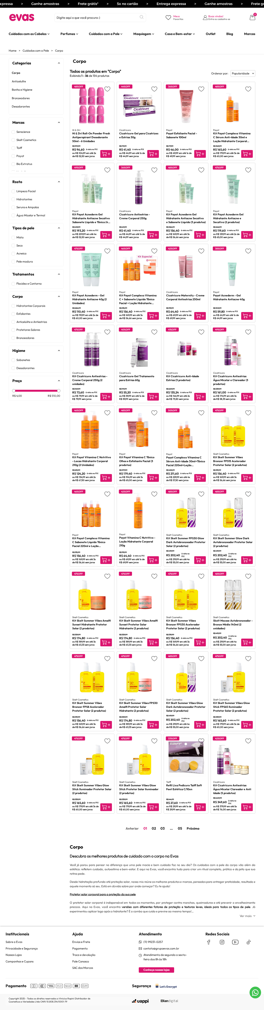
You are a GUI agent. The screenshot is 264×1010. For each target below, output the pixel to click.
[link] (28, 33)
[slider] (13, 390)
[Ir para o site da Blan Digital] (169, 1001)
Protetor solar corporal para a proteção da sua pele (103, 894)
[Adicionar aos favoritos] (107, 89)
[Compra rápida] (106, 154)
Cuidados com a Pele (36, 50)
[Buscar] (141, 17)
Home (12, 50)
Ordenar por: (219, 73)
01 (145, 828)
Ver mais (246, 916)
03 (162, 828)
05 (180, 828)
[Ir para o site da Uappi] (140, 1001)
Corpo (59, 50)
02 (154, 828)
